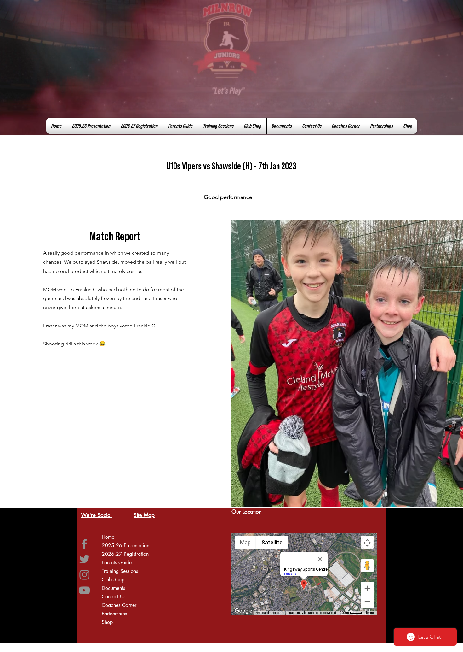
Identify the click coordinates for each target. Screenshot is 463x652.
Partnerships (114, 613)
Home (108, 537)
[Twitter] (84, 559)
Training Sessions (120, 571)
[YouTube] (84, 590)
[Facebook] (84, 543)
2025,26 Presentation (125, 545)
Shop (107, 622)
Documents (113, 588)
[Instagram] (84, 574)
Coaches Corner (119, 605)
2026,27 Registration (125, 554)
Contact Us (113, 596)
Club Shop (113, 579)
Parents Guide (117, 562)
